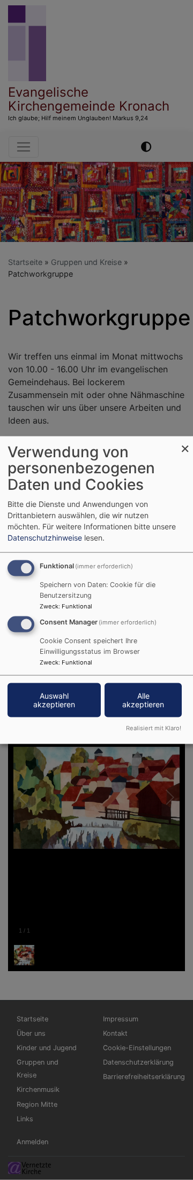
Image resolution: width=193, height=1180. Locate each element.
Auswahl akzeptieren (54, 700)
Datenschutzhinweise (45, 537)
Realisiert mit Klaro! (153, 728)
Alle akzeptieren (143, 700)
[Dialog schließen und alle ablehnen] (185, 442)
